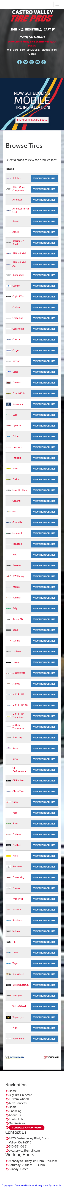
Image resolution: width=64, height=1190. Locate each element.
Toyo (15, 963)
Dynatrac (17, 425)
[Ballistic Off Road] (8, 242)
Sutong (16, 931)
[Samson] (8, 909)
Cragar (15, 350)
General (16, 501)
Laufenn (16, 651)
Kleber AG (17, 619)
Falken (15, 436)
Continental (18, 328)
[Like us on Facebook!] (19, 61)
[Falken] (8, 436)
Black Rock (18, 275)
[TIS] (8, 942)
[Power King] (8, 877)
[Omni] (8, 802)
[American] (8, 199)
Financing (15, 1111)
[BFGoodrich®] (8, 253)
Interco (16, 587)
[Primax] (8, 888)
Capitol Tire (18, 296)
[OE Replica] (8, 780)
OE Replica (17, 780)
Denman (16, 382)
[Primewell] (8, 898)
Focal (15, 468)
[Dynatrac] (8, 425)
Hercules (16, 565)
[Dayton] (8, 361)
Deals (12, 1107)
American (17, 199)
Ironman (16, 597)
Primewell (17, 898)
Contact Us (16, 1119)
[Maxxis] (8, 683)
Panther (16, 845)
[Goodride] (8, 522)
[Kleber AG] (8, 619)
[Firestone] (8, 447)
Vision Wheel (19, 1006)
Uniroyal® (17, 995)
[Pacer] (8, 823)
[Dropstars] (8, 404)
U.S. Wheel (17, 974)
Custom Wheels (19, 1099)
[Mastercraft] (8, 673)
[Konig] (8, 630)
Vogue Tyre (18, 1017)
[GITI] (8, 511)
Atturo (15, 232)
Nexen (15, 748)
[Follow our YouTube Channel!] (37, 61)
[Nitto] (8, 759)
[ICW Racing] (8, 576)
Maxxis (16, 683)
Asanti (15, 221)
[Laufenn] (8, 651)
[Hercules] (8, 565)
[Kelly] (8, 608)
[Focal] (8, 468)
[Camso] (8, 285)
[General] (8, 501)
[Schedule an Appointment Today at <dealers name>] (26, 1127)
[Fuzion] (8, 479)
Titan (15, 952)
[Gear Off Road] (8, 490)
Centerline (17, 318)
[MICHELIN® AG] (8, 705)
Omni (15, 802)
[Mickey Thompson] (8, 726)
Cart (48, 29)
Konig (15, 630)
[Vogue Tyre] (8, 1017)
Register (32, 29)
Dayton (16, 361)
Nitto (15, 759)
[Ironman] (8, 597)
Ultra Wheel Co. (20, 985)
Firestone (17, 447)
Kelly (14, 608)
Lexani (15, 662)
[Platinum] (8, 866)
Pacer (15, 823)
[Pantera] (8, 834)
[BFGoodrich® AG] (8, 264)
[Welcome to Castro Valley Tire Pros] (32, 15)
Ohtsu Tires (18, 791)
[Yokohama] (8, 1038)
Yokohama (18, 1038)
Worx (15, 1028)
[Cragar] (8, 350)
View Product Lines (44, 178)
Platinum (17, 866)
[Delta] (8, 371)
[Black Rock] (8, 274)
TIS (13, 942)
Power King (18, 877)
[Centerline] (8, 318)
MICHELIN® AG (20, 705)
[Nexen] (8, 748)
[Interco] (8, 587)
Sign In (15, 29)
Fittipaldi (16, 457)
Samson (16, 909)
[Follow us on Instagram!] (31, 61)
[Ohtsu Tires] (8, 791)
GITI (14, 511)
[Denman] (8, 382)
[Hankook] (8, 544)
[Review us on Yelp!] (43, 61)
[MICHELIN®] (8, 694)
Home (13, 1090)
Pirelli (15, 855)
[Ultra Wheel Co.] (8, 985)
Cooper (16, 339)
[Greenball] (8, 533)
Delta (15, 371)
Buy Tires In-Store (20, 1095)
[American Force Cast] (8, 210)
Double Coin (18, 393)
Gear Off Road (19, 490)
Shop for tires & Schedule (32, 120)
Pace (14, 812)
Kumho (16, 640)
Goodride (17, 522)
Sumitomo (17, 920)
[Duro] (8, 414)
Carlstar (16, 307)
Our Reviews (17, 1123)
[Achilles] (8, 178)
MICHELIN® (18, 694)
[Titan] (8, 952)
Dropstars (17, 404)
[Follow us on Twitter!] (25, 61)
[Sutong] (8, 931)
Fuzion (15, 479)
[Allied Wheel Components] (8, 189)
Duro (15, 414)
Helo (14, 554)
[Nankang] (8, 737)
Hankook (17, 544)
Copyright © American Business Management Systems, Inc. (32, 1185)
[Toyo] (8, 963)
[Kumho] (8, 640)
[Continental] (8, 328)
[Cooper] (8, 339)
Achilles (16, 178)
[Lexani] (8, 662)
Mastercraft (18, 673)
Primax (16, 888)
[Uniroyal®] (8, 995)
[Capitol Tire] (8, 296)
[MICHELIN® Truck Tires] (8, 716)
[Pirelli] (8, 855)
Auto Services (17, 1103)
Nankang (17, 737)
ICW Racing (18, 576)
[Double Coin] (8, 393)
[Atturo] (8, 232)
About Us (15, 1115)
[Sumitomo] (8, 920)
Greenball (17, 533)
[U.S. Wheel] (8, 974)
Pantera (16, 834)
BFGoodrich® (19, 253)
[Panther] (8, 845)
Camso (16, 285)
